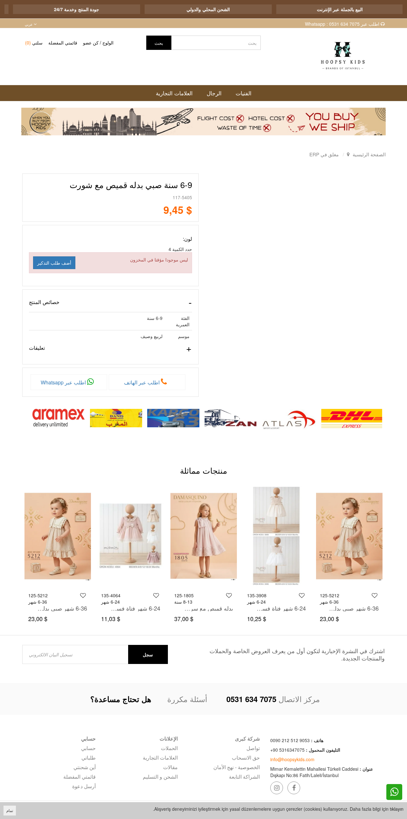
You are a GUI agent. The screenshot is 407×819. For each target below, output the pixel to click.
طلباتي (88, 757)
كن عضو (91, 42)
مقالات (170, 767)
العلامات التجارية (160, 757)
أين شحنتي (84, 767)
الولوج (108, 42)
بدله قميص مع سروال (208, 608)
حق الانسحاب (246, 757)
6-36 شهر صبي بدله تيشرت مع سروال (354, 608)
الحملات (169, 748)
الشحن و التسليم (160, 776)
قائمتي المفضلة (62, 42)
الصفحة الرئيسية (369, 154)
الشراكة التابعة (244, 776)
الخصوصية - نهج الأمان (236, 767)
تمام (9, 810)
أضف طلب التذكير (54, 263)
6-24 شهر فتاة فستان (281, 608)
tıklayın (397, 809)
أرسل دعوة (84, 786)
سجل (148, 654)
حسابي (88, 748)
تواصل (253, 748)
